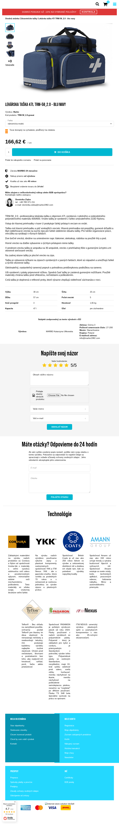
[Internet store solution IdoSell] (59, 804)
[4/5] (61, 365)
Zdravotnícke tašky (28, 18)
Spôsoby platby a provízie (21, 782)
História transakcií (72, 748)
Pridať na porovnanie (42, 160)
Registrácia (69, 725)
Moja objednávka (18, 719)
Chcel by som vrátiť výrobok (22, 739)
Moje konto (70, 719)
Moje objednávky (72, 730)
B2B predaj (69, 782)
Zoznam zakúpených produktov (78, 735)
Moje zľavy (69, 753)
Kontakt (13, 744)
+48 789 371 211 (27, 202)
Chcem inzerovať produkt (20, 735)
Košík (67, 739)
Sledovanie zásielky (18, 730)
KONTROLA (88, 12)
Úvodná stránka (12, 18)
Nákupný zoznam (72, 744)
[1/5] (44, 365)
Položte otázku (59, 497)
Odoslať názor (59, 427)
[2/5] (50, 365)
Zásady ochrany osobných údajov (64, 457)
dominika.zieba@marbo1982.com (37, 205)
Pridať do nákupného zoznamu (18, 160)
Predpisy (14, 786)
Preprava (14, 778)
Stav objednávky (17, 725)
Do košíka (64, 152)
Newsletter (69, 757)
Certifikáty (69, 778)
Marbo (16, 112)
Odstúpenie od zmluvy (19, 795)
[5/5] (66, 365)
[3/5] (55, 365)
